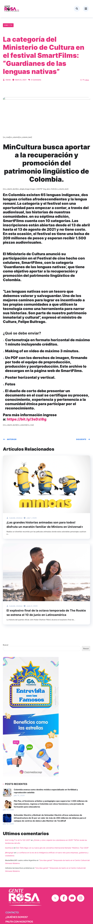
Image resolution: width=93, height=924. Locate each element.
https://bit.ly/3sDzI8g (26, 419)
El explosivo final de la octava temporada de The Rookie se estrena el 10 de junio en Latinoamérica (46, 613)
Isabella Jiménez (16, 518)
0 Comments (36, 80)
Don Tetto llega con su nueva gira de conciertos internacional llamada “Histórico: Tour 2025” (52, 848)
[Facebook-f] (63, 898)
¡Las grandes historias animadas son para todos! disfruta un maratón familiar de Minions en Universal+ (45, 524)
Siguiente (81, 439)
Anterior (11, 439)
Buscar (5, 645)
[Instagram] (80, 898)
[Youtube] (72, 898)
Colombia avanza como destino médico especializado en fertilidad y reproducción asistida (46, 791)
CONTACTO (12, 912)
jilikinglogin (9, 853)
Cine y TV (8, 25)
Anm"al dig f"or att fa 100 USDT (17, 840)
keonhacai (9, 848)
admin (8, 80)
